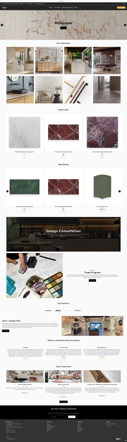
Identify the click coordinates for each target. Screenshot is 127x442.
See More (63, 27)
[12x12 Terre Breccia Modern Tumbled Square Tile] (102, 132)
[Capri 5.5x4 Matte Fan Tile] (102, 186)
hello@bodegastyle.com (40, 3)
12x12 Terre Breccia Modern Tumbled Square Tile (102, 151)
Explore (63, 238)
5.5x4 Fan (102, 211)
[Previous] (2, 1)
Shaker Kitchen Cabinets (25, 384)
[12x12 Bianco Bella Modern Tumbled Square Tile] (24, 132)
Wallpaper (80, 427)
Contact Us (49, 429)
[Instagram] (9, 437)
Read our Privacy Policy (11, 432)
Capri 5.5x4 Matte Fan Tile (102, 206)
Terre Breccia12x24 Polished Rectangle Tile (63, 151)
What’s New (63, 110)
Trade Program (50, 427)
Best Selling (63, 164)
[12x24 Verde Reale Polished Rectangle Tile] (24, 186)
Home (50, 7)
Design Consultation (67, 7)
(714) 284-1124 (29, 3)
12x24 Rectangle (24, 211)
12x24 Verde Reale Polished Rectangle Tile (24, 206)
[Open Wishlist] (126, 441)
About (76, 7)
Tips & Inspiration (63, 366)
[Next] (121, 1)
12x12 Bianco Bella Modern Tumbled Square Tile (24, 151)
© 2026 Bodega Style (10, 438)
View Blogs (63, 401)
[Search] (110, 7)
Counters (79, 425)
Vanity (79, 423)
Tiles (78, 431)
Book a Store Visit (121, 7)
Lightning (79, 430)
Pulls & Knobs (80, 429)
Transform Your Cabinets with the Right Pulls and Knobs (102, 384)
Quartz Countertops (63, 384)
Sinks (79, 426)
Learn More (92, 280)
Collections (57, 7)
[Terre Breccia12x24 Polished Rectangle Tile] (63, 132)
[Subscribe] (119, 426)
